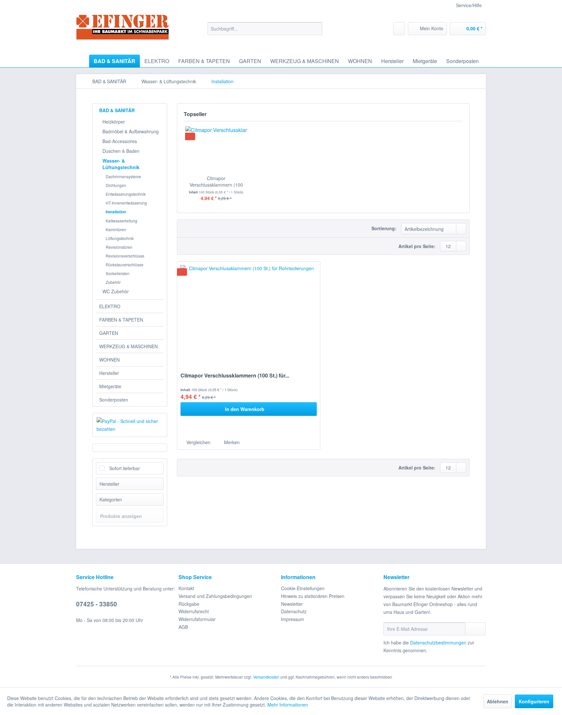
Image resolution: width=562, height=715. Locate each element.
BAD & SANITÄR (117, 110)
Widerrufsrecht (194, 611)
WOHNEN (109, 359)
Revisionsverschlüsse (125, 255)
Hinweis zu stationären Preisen (312, 596)
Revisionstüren (119, 247)
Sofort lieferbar (124, 468)
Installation (116, 212)
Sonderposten (113, 399)
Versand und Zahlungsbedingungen (215, 596)
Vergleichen (197, 442)
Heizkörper (113, 121)
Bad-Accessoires (119, 141)
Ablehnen (497, 701)
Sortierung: (383, 228)
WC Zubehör (115, 291)
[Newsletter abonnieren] (475, 628)
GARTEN (108, 333)
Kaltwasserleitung (121, 220)
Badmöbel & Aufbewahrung (130, 131)
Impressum (292, 619)
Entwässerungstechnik (126, 194)
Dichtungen (116, 185)
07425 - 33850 (96, 604)
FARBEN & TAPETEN (121, 319)
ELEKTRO (109, 306)
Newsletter (292, 604)
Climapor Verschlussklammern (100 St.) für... (216, 181)
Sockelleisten (117, 273)
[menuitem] (264, 28)
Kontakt (186, 588)
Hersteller (109, 373)
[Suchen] (316, 28)
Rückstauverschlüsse (124, 264)
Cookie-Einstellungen (303, 588)
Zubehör (113, 282)
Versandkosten (266, 677)
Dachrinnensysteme (123, 176)
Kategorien (111, 499)
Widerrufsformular (197, 619)
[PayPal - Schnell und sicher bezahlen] (130, 425)
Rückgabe (189, 604)
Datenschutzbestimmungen (438, 642)
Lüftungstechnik (120, 238)
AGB (183, 627)
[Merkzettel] (399, 28)
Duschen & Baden (121, 151)
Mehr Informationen (287, 704)
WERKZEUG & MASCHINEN (128, 346)
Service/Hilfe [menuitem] (469, 5)
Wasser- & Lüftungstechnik (121, 163)
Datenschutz (294, 611)
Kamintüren (116, 229)
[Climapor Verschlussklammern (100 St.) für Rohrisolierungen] (216, 149)
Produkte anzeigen (121, 516)
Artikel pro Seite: (416, 246)
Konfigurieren (534, 701)
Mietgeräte (110, 386)
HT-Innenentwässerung (126, 202)
